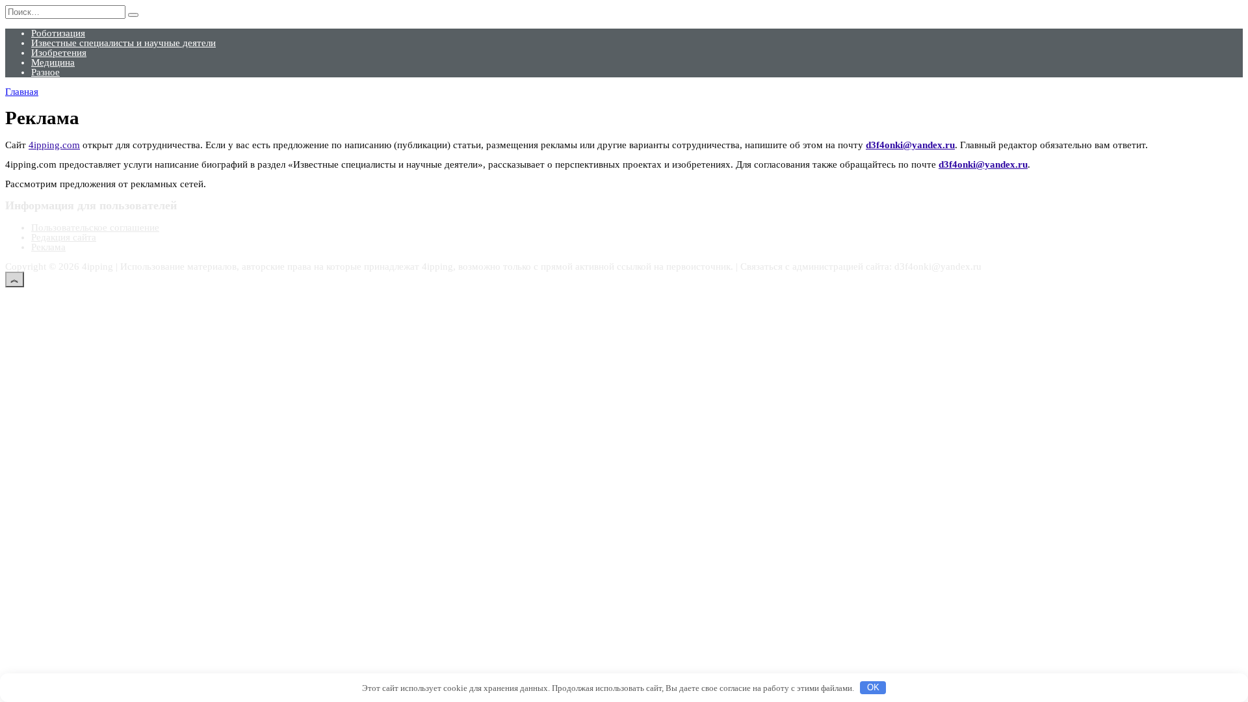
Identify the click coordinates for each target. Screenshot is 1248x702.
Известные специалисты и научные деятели (123, 43)
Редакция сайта (63, 237)
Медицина (53, 62)
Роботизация (58, 33)
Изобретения (58, 52)
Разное (45, 72)
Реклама (48, 247)
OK (873, 687)
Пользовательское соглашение (95, 227)
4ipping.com (54, 145)
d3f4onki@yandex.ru (910, 145)
